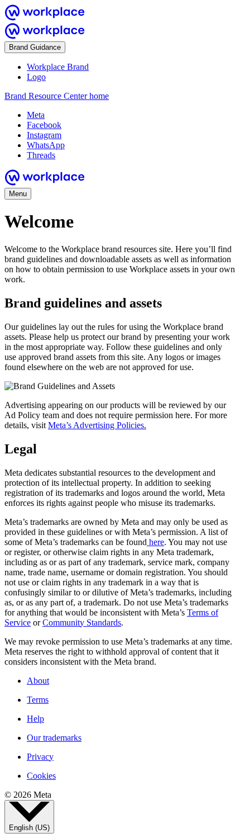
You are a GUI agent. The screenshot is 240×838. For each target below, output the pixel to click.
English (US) (29, 827)
